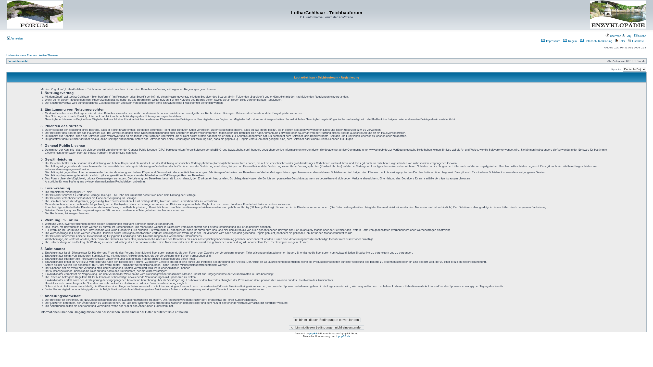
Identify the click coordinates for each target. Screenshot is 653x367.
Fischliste (637, 41)
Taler (621, 41)
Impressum (552, 41)
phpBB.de (344, 336)
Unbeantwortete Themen (21, 55)
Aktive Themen (48, 55)
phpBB (313, 333)
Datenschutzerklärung (598, 41)
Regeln (572, 41)
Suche (641, 35)
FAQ (628, 35)
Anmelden (16, 38)
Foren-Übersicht (18, 61)
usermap (615, 35)
